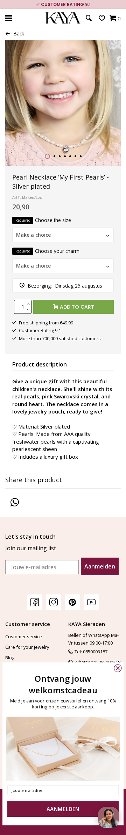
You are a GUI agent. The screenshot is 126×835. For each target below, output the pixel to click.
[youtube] (91, 602)
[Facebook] (34, 602)
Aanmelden (99, 566)
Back (19, 33)
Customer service (23, 636)
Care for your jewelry (27, 647)
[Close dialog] (117, 668)
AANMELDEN (63, 809)
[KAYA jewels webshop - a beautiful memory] (63, 18)
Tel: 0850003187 (91, 651)
